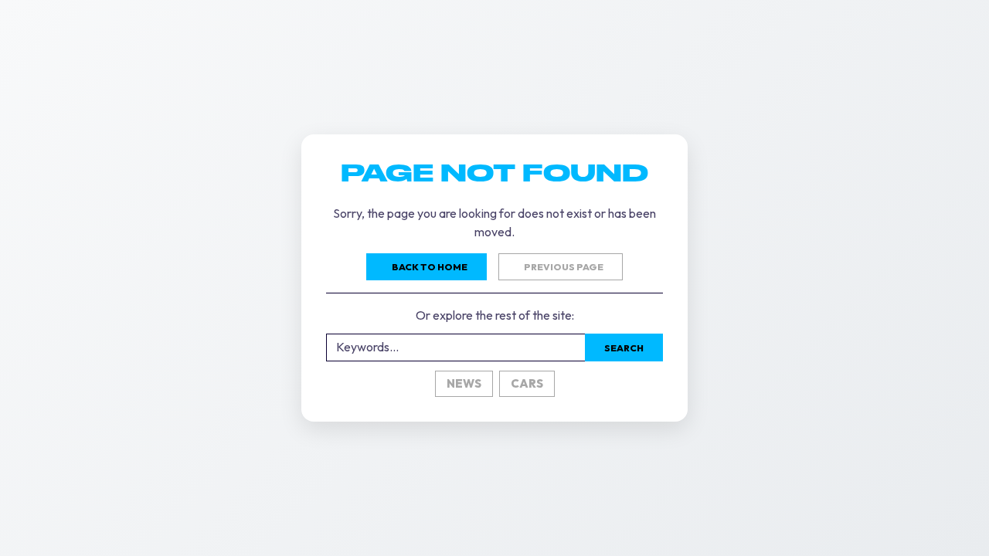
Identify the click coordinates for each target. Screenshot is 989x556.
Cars (527, 383)
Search (624, 348)
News (464, 383)
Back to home (429, 267)
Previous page (563, 267)
